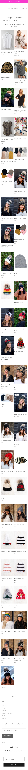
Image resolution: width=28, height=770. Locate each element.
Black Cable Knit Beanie (6, 440)
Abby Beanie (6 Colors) (19, 159)
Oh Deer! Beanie (18, 606)
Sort (13, 696)
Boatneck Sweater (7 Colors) (20, 138)
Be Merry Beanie (17, 497)
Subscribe (14, 764)
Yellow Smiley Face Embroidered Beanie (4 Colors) (19, 239)
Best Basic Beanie (18, 273)
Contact (4, 716)
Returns (4, 710)
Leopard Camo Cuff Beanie (20, 218)
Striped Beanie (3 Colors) (19, 471)
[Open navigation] (2, 8)
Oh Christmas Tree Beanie (6, 606)
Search (4, 705)
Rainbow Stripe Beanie (5, 631)
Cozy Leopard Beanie (5, 77)
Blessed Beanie (4, 687)
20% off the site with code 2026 (14, 1)
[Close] (25, 745)
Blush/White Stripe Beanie (6, 578)
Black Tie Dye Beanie (18, 302)
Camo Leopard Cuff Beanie (7, 218)
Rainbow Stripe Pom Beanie (7, 301)
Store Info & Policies (7, 713)
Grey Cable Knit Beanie (19, 524)
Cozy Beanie (3, 404)
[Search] (23, 8)
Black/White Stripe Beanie (20, 551)
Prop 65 (4, 718)
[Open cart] (26, 8)
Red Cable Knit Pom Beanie (7, 471)
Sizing (3, 708)
